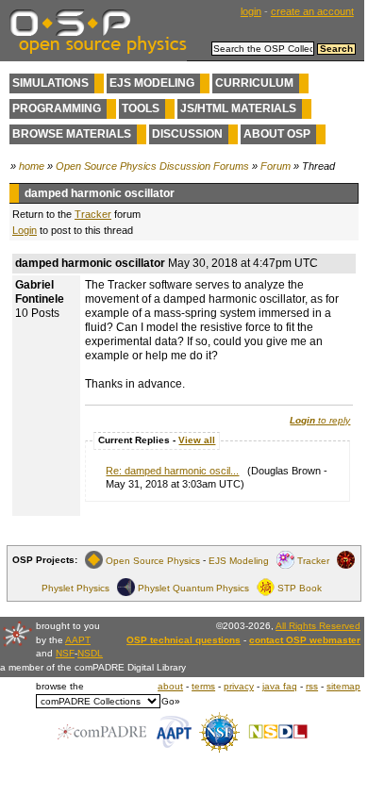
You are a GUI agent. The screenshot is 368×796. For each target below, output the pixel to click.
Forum (275, 166)
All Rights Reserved (318, 626)
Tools (140, 108)
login (251, 11)
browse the (60, 686)
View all (196, 440)
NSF (65, 653)
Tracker (93, 214)
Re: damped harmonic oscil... (172, 470)
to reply (320, 420)
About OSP (276, 134)
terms (203, 686)
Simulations (50, 83)
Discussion (187, 134)
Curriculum (254, 83)
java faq (279, 686)
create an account (312, 11)
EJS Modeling (151, 83)
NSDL (90, 653)
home (31, 166)
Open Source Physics (153, 560)
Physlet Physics (75, 587)
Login (24, 230)
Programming (56, 108)
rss (312, 686)
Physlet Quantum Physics (193, 587)
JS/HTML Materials (238, 108)
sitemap (343, 686)
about (170, 686)
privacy (239, 686)
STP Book (299, 587)
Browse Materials (71, 134)
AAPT (78, 640)
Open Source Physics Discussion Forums (152, 166)
